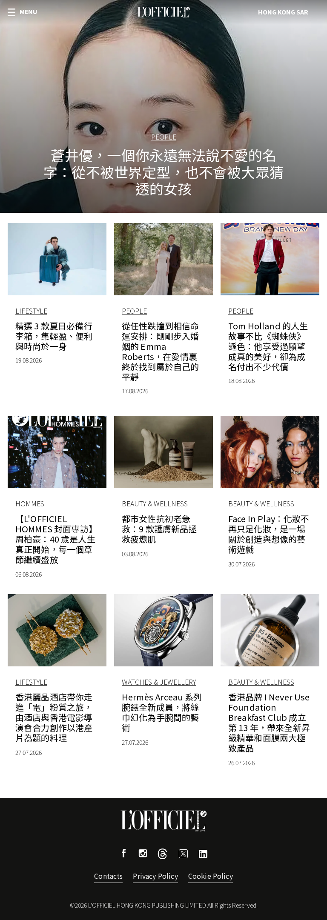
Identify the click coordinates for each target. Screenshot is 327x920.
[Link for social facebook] (124, 854)
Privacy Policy (155, 876)
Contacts (108, 876)
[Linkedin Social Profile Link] (203, 855)
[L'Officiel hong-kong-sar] (163, 12)
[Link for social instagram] (142, 854)
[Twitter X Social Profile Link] (162, 856)
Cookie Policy (210, 876)
